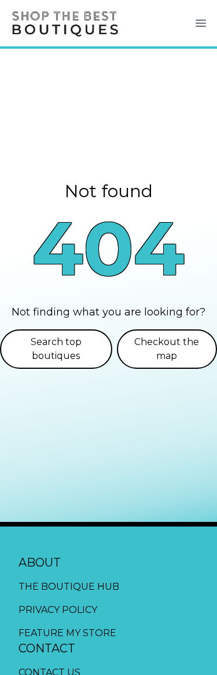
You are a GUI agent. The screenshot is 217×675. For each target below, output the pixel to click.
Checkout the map (166, 348)
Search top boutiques (56, 348)
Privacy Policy (58, 609)
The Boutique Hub (69, 586)
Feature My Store (67, 632)
